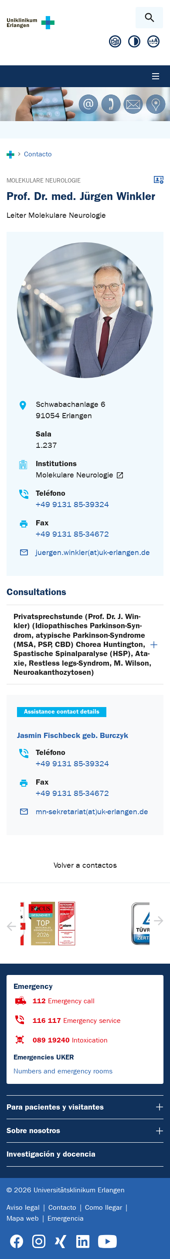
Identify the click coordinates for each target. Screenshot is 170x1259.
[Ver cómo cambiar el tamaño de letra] (153, 43)
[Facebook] (17, 1241)
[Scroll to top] (156, 1245)
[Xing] (60, 1241)
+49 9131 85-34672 (72, 534)
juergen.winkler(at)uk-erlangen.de (93, 552)
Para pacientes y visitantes (55, 1107)
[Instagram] (38, 1241)
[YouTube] (107, 1241)
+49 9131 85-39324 (72, 504)
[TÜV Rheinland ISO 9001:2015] (85, 923)
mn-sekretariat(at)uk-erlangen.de (92, 811)
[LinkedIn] (82, 1241)
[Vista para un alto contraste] (134, 43)
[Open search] (149, 17)
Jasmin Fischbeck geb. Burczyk (72, 735)
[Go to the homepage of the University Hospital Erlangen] (30, 22)
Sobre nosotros (33, 1130)
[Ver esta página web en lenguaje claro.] (115, 45)
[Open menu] (156, 76)
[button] (157, 923)
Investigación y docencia (51, 1154)
